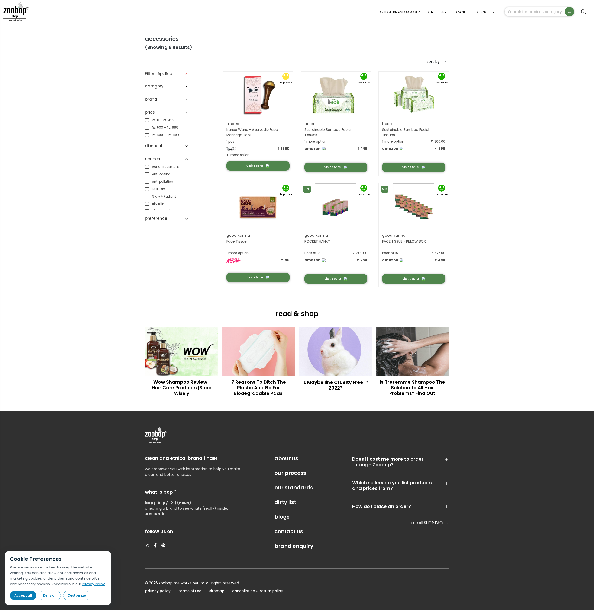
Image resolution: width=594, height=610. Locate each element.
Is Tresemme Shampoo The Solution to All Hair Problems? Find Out (412, 387)
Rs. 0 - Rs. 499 (163, 120)
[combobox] (430, 61)
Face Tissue (236, 241)
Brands (462, 11)
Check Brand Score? (400, 11)
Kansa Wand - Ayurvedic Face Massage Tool (252, 132)
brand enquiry (293, 546)
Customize (77, 595)
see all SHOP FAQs (428, 522)
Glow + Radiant (164, 196)
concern (485, 11)
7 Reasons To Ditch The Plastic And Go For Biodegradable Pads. (258, 387)
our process (290, 473)
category (437, 11)
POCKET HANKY (317, 241)
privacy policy (158, 591)
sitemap (216, 591)
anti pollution (162, 181)
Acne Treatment (165, 166)
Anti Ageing (161, 174)
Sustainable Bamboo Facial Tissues (327, 132)
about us (286, 458)
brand (151, 99)
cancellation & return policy (257, 591)
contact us (288, 531)
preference (156, 218)
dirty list (285, 502)
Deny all (49, 595)
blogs (282, 517)
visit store (255, 165)
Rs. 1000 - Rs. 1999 (166, 135)
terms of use (189, 591)
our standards (293, 487)
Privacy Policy (93, 583)
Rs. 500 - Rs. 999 (165, 127)
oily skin (158, 203)
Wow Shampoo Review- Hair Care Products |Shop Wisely (182, 387)
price (150, 112)
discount (154, 146)
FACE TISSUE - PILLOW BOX (404, 241)
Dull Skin (158, 189)
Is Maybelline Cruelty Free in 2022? (335, 385)
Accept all (23, 595)
